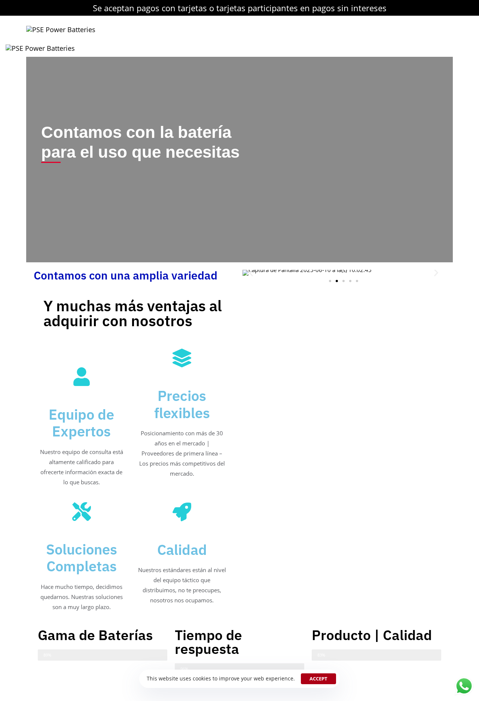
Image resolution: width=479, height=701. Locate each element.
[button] (251, 273)
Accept (318, 678)
